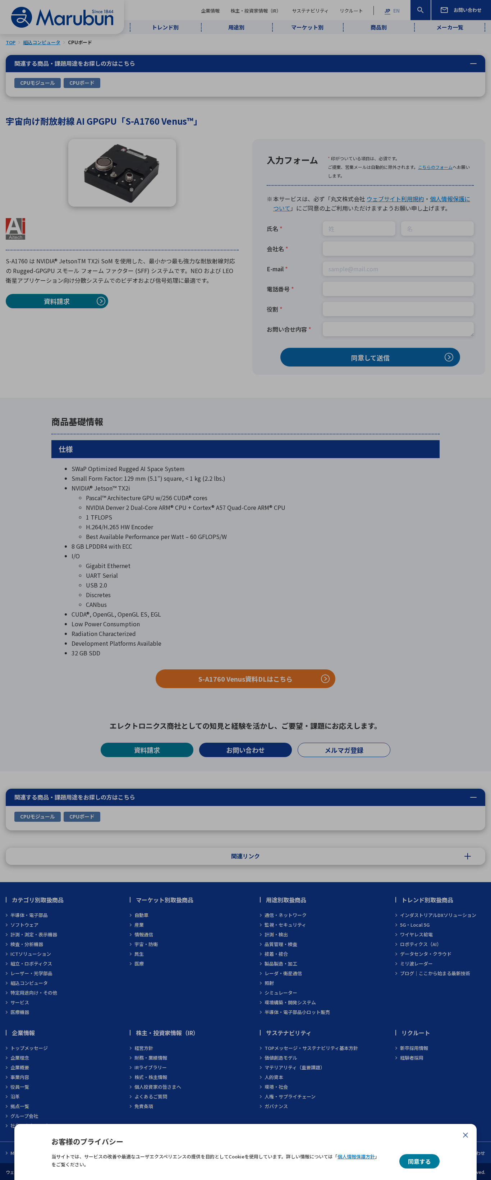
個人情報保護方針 (356, 1156)
